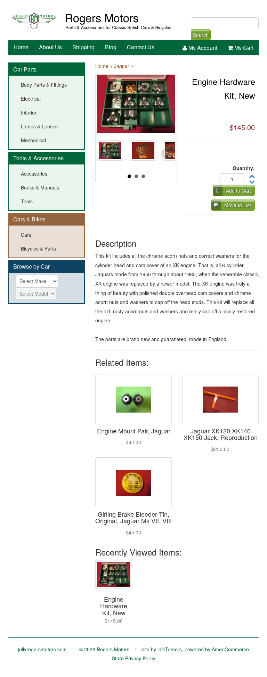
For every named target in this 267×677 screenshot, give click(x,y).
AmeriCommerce (230, 649)
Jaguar (121, 65)
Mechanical (33, 140)
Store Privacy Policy (133, 658)
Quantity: (244, 167)
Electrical (31, 98)
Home (21, 47)
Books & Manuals (40, 187)
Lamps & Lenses (39, 126)
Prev (106, 153)
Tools (27, 201)
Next (166, 153)
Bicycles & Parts (38, 248)
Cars (26, 234)
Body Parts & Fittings (44, 84)
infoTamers (169, 649)
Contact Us (140, 47)
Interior (29, 112)
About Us (50, 47)
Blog (110, 47)
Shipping (83, 47)
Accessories (34, 173)
